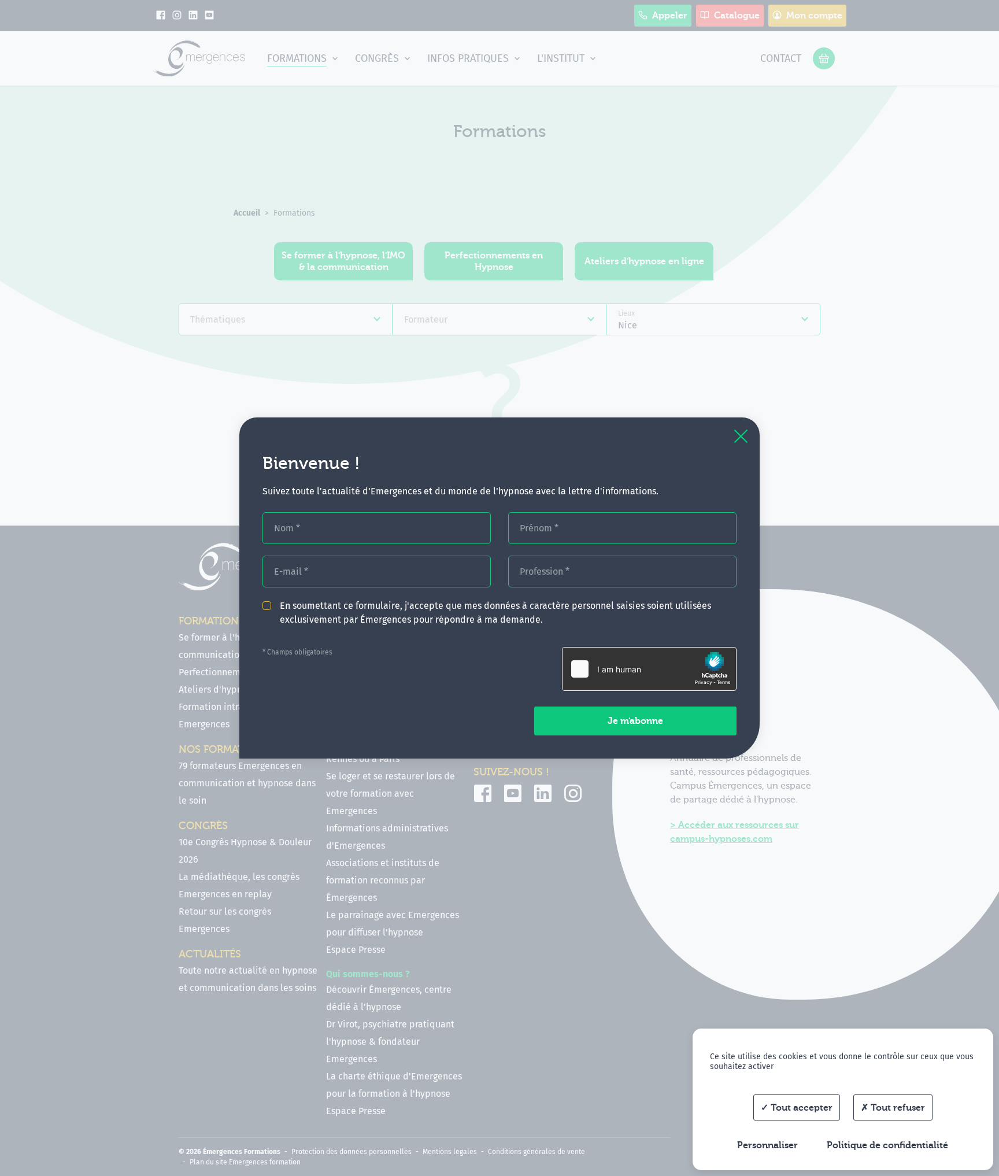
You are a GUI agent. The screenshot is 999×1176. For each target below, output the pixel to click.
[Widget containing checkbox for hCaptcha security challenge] (649, 669)
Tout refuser (896, 1108)
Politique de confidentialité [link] (887, 1145)
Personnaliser (767, 1145)
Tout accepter (800, 1108)
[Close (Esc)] (741, 436)
